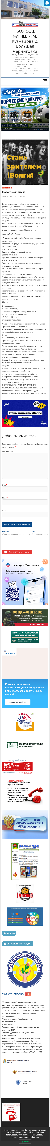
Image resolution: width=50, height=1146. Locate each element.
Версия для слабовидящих (19, 552)
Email (5, 498)
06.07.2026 (31, 124)
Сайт (4, 510)
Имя (4, 485)
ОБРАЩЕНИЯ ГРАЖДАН (19, 943)
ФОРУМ (11, 933)
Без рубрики (7, 188)
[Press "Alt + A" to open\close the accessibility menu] (47, 3)
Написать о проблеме (18, 702)
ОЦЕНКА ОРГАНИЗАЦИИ (13, 994)
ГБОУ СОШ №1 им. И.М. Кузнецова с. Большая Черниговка (25, 41)
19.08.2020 (8, 197)
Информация (31, 110)
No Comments (43, 124)
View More (31, 128)
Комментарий (8, 451)
